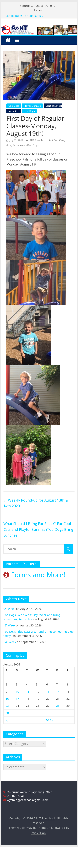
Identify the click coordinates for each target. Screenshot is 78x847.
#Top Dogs (32, 145)
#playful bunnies (15, 145)
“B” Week (9, 625)
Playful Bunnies (32, 105)
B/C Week (9, 642)
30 (7, 713)
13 (47, 691)
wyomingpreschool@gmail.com (27, 800)
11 (27, 691)
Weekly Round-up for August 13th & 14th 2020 (35, 503)
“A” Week (9, 609)
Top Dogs (29, 111)
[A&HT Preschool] (7, 40)
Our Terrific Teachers (20, 15)
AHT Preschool (38, 140)
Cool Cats (13, 105)
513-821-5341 (15, 796)
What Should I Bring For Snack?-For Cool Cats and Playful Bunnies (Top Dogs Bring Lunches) (38, 529)
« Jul (8, 720)
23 (7, 706)
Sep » (49, 720)
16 (7, 698)
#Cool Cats (58, 140)
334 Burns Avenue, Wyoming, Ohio (28, 792)
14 (57, 691)
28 (57, 706)
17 (17, 698)
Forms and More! (37, 574)
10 (17, 691)
